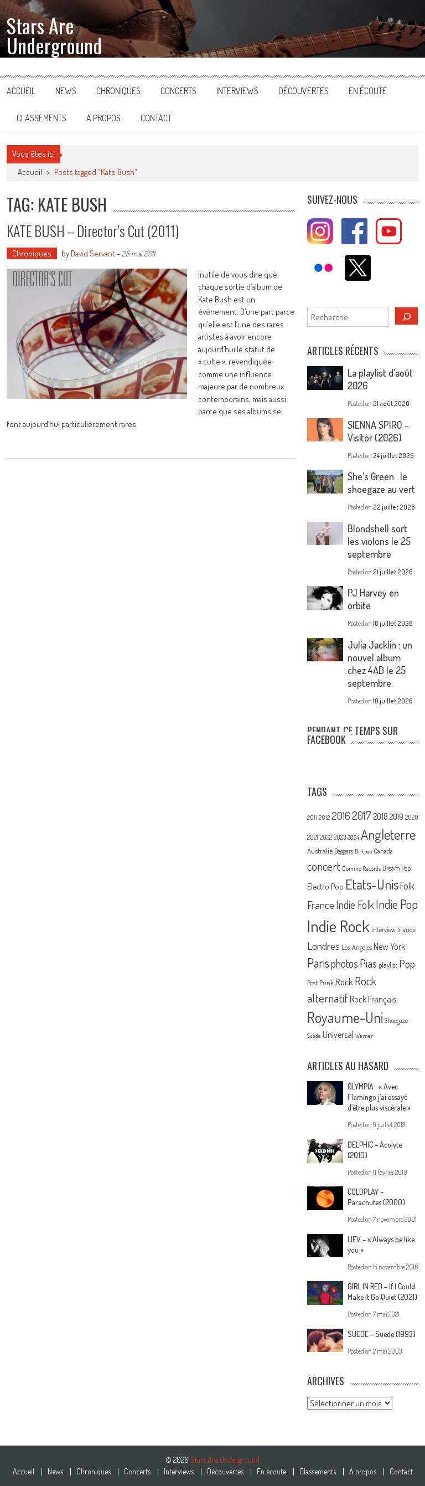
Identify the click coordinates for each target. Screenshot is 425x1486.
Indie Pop (397, 904)
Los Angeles (356, 947)
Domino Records (361, 868)
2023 (340, 837)
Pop (407, 963)
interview (383, 929)
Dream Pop (396, 868)
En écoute (368, 90)
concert (323, 865)
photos (344, 963)
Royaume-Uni (345, 1017)
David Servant (93, 253)
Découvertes (303, 90)
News (65, 90)
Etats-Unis (371, 884)
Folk (407, 886)
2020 (411, 817)
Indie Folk (355, 905)
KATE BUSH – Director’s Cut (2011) (93, 230)
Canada (383, 850)
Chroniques (118, 90)
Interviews (237, 90)
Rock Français (373, 999)
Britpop (363, 851)
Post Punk (320, 982)
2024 (353, 837)
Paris (318, 962)
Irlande (406, 929)
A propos (103, 118)
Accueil (21, 90)
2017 (361, 815)
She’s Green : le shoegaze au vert (381, 482)
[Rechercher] (407, 316)
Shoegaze (396, 1020)
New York (389, 946)
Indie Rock (338, 926)
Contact (156, 118)
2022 (326, 837)
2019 (396, 816)
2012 (324, 817)
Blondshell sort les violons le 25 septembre (379, 541)
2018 (380, 816)
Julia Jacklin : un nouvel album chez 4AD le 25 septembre (380, 664)
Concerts (178, 90)
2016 (340, 815)
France (320, 905)
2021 (312, 837)
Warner (364, 1036)
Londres (323, 946)
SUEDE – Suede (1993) (382, 1334)
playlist (388, 964)
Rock (344, 982)
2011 (312, 817)
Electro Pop (325, 886)
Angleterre (388, 834)
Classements (41, 118)
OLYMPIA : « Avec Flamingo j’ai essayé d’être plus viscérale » (379, 1097)
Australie (320, 850)
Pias (368, 962)
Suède (314, 1036)
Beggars (343, 851)
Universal (338, 1034)
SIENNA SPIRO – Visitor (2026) (378, 431)
